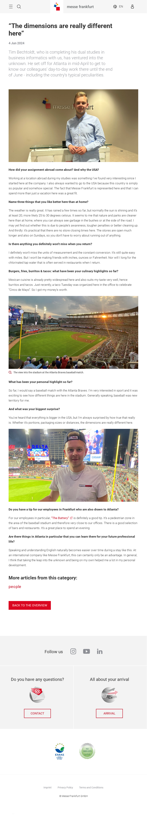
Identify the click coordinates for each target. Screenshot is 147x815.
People (15, 586)
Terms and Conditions (91, 787)
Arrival (109, 713)
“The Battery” (60, 518)
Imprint (48, 787)
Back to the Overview (29, 605)
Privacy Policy (65, 787)
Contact (37, 713)
